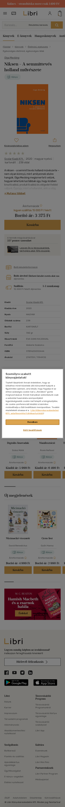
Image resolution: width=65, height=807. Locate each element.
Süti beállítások (32, 430)
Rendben (32, 422)
